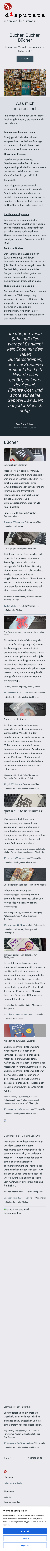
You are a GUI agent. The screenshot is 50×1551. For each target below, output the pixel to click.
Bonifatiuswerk (10, 1096)
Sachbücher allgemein (16, 214)
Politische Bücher (13, 248)
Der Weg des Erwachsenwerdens (20, 549)
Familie (17, 778)
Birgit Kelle (22, 774)
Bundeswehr (20, 596)
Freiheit (15, 686)
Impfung (22, 686)
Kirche (13, 852)
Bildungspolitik (10, 774)
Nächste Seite (37, 1457)
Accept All (25, 1531)
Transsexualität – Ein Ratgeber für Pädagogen (20, 956)
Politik (37, 686)
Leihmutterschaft (28, 1433)
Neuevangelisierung (25, 852)
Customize (25, 1538)
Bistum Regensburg (12, 912)
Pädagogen (37, 1005)
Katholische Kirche (12, 915)
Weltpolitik (38, 1191)
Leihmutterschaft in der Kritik (18, 1407)
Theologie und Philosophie (19, 286)
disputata (8, 1477)
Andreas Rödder (11, 1191)
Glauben (30, 596)
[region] (25, 1528)
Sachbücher (18, 526)
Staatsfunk (32, 512)
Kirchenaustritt (33, 1099)
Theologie (39, 852)
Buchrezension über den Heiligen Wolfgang (25, 885)
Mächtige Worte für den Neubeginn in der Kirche (24, 812)
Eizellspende (19, 1430)
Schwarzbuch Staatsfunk (16, 465)
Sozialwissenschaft (20, 1103)
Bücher (9, 526)
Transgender (9, 1008)
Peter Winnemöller (33, 522)
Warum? (25, 59)
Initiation (38, 596)
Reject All (25, 1545)
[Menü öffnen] (5, 27)
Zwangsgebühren (11, 516)
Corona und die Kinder (15, 719)
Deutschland (9, 848)
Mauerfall (8, 599)
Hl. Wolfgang (36, 912)
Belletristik (10, 180)
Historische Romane (15, 154)
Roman (16, 599)
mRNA (30, 686)
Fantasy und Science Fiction (19, 132)
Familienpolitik (17, 1005)
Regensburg (32, 915)
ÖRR (16, 512)
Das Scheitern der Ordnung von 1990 (22, 1136)
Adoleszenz (9, 596)
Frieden (22, 1191)
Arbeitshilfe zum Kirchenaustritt (19, 1041)
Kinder (24, 778)
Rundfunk (23, 512)
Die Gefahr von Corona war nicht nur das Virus (24, 633)
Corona (7, 686)
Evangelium (21, 848)
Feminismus (9, 1433)
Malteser (7, 1103)
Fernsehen (8, 512)
